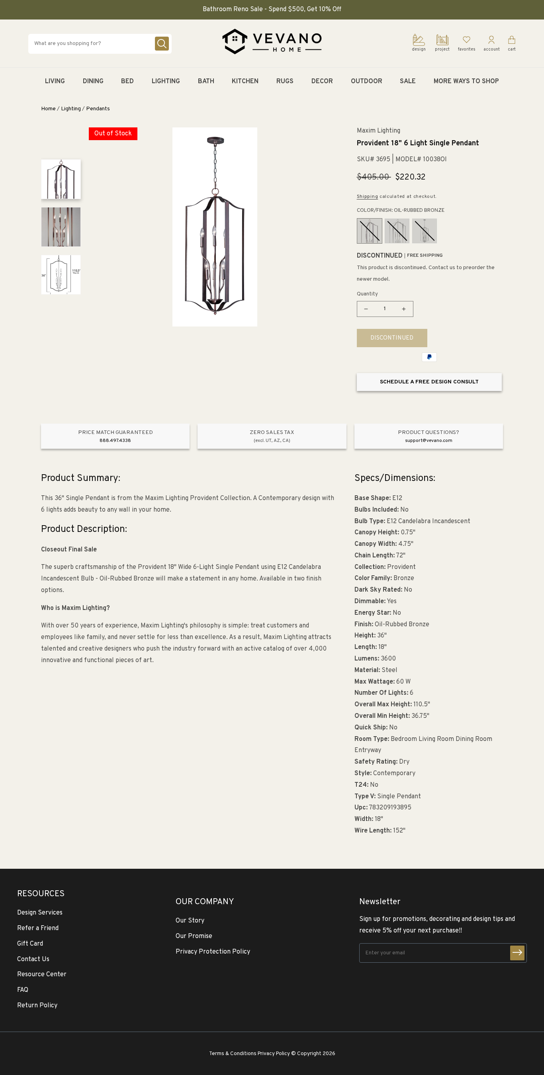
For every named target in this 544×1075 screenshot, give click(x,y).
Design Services (40, 913)
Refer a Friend (38, 928)
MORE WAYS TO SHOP (466, 82)
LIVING (55, 82)
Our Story (190, 921)
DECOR (322, 82)
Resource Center (42, 975)
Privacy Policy (274, 1053)
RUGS (285, 82)
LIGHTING (166, 82)
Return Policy (37, 1006)
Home (48, 109)
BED (127, 82)
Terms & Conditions (232, 1053)
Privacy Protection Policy (213, 952)
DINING (93, 82)
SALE (408, 82)
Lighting (71, 109)
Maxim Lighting (378, 131)
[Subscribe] (517, 953)
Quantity (367, 294)
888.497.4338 (115, 441)
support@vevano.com (428, 441)
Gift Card (30, 944)
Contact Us (33, 960)
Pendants (98, 109)
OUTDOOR (366, 82)
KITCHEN (245, 82)
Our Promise (194, 936)
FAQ (22, 990)
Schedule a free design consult (429, 382)
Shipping (367, 197)
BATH (206, 82)
